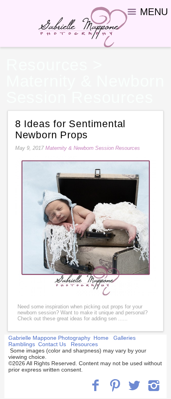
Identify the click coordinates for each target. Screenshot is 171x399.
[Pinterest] (115, 385)
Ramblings (21, 344)
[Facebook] (96, 385)
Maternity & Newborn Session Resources (85, 89)
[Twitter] (134, 385)
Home (101, 338)
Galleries (124, 338)
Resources (47, 65)
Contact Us (52, 344)
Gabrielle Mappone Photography (49, 338)
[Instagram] (154, 385)
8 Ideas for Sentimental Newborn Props (70, 129)
